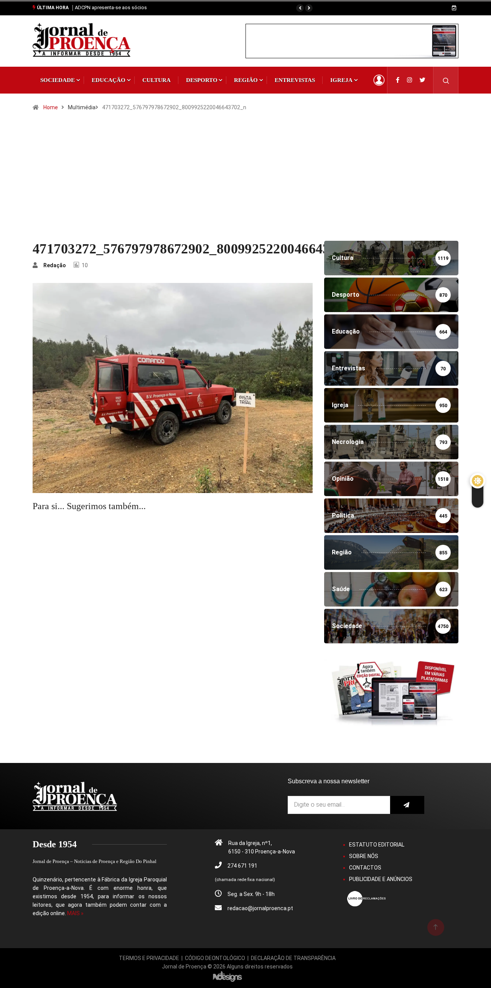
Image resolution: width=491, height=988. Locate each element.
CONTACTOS (365, 868)
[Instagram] (409, 80)
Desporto (201, 80)
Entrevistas (295, 80)
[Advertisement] (245, 183)
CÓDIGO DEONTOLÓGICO (215, 958)
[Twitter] (422, 80)
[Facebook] (397, 80)
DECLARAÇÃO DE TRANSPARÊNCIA (293, 958)
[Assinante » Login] (379, 80)
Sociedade (57, 80)
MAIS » (75, 913)
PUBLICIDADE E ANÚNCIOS (380, 879)
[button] (300, 8)
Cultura (156, 80)
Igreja (341, 80)
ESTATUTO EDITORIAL (376, 845)
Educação (108, 80)
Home (50, 107)
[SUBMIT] (407, 805)
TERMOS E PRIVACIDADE (149, 958)
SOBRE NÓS (363, 856)
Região (246, 80)
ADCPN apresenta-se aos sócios (111, 7)
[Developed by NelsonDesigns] (227, 976)
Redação (54, 265)
